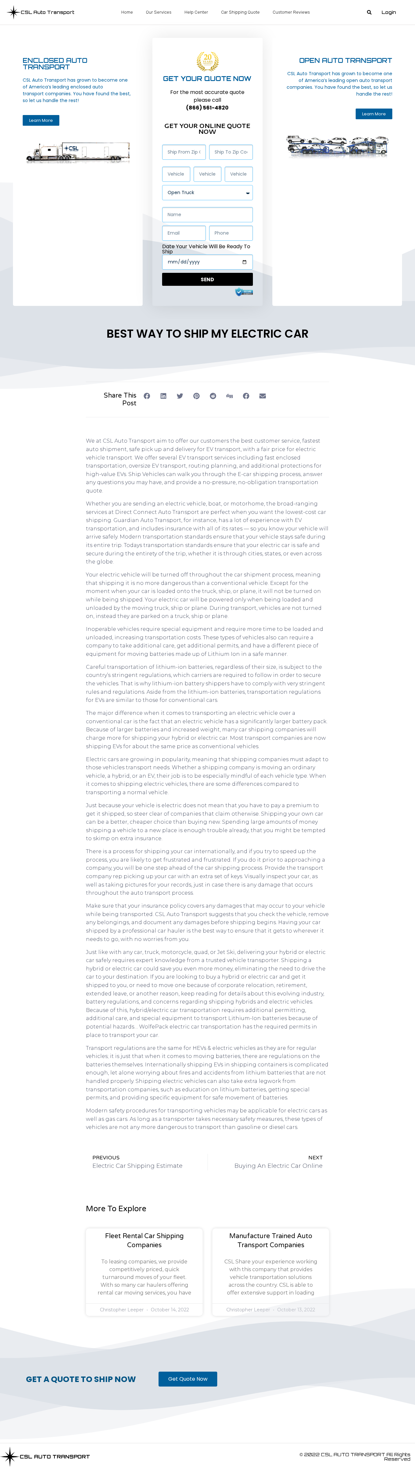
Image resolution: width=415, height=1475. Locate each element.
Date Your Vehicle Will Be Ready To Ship (206, 249)
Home (127, 12)
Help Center (196, 12)
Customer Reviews (291, 12)
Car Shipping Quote (240, 12)
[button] (369, 12)
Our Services (159, 12)
